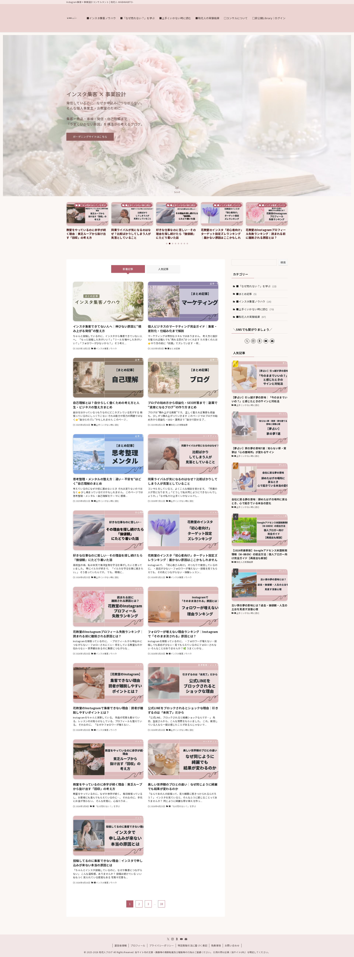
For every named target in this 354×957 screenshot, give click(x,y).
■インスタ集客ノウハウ (253, 301)
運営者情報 (120, 945)
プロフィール (138, 945)
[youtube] (265, 341)
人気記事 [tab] (163, 269)
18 (161, 904)
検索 (283, 262)
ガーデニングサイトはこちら (90, 136)
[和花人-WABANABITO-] (71, 18)
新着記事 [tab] (128, 269)
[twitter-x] (247, 341)
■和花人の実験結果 (251, 317)
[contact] (272, 341)
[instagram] (253, 341)
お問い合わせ (232, 945)
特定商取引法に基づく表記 (192, 945)
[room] (259, 341)
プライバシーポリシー (161, 945)
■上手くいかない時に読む (255, 309)
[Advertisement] (260, 646)
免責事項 (216, 945)
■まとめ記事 (246, 294)
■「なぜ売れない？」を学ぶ (256, 286)
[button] (166, 243)
